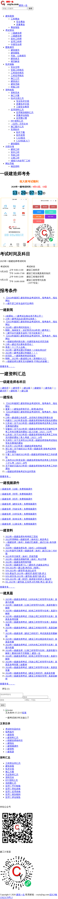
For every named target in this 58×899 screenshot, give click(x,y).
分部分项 (9, 146)
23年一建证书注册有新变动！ (19, 344)
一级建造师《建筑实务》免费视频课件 (18, 504)
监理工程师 (16, 41)
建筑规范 (15, 50)
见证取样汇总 (11, 774)
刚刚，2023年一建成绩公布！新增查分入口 (25, 358)
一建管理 (15, 388)
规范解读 (15, 61)
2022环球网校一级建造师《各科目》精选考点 (27, 539)
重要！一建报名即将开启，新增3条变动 (24, 409)
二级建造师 (16, 36)
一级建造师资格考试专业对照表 (20, 471)
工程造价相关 (17, 73)
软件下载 (20, 132)
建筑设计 (15, 81)
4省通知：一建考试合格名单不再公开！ (24, 316)
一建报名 (9, 743)
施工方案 (15, 95)
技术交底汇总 (17, 98)
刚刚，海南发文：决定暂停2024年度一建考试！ (28, 330)
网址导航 (9, 163)
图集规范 (9, 47)
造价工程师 (16, 39)
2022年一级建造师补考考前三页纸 (21, 536)
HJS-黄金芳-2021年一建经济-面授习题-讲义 (25, 573)
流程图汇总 (10, 783)
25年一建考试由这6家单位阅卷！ (21, 319)
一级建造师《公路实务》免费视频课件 (18, 524)
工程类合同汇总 (13, 763)
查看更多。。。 (7, 366)
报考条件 (9, 732)
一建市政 (47, 388)
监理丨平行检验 (13, 786)
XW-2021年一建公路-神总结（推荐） (22, 568)
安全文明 (15, 67)
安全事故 (20, 22)
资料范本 (15, 92)
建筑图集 (15, 53)
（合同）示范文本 (19, 124)
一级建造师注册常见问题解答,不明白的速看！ (27, 361)
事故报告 (15, 27)
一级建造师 (16, 33)
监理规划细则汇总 (24, 112)
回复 (24, 713)
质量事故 (20, 24)
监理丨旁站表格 (13, 789)
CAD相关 (20, 138)
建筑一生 (20, 894)
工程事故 (15, 19)
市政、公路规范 (18, 56)
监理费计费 (21, 118)
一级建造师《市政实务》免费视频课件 (18, 509)
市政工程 (15, 155)
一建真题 (9, 752)
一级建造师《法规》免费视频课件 (16, 489)
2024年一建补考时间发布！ (18, 327)
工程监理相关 (17, 75)
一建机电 (13, 391)
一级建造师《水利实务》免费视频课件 (18, 514)
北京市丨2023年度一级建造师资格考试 (23, 446)
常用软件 (15, 129)
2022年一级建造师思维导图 (18, 562)
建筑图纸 (15, 143)
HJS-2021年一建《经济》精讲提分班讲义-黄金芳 (28, 579)
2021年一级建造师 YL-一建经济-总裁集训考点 (27, 565)
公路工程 (15, 158)
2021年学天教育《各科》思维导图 (21, 556)
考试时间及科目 (13, 729)
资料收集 (9, 90)
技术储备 (9, 64)
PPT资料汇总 (17, 121)
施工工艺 (15, 78)
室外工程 (15, 152)
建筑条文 (15, 58)
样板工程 (15, 87)
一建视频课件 (11, 746)
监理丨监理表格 (13, 791)
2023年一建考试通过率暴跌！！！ (21, 353)
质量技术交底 (22, 104)
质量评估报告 (22, 115)
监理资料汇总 (17, 109)
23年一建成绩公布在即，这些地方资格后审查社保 (29, 417)
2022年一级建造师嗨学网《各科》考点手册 (25, 559)
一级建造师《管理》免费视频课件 (16, 494)
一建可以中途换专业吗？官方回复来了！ (24, 333)
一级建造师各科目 (14, 740)
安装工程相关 (17, 70)
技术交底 (9, 769)
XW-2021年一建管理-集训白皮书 (20, 570)
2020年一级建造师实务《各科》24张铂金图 (25, 548)
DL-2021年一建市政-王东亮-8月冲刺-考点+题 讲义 (29, 582)
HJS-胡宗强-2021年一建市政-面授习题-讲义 (25, 576)
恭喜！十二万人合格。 (16, 347)
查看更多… (5, 476)
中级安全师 (16, 44)
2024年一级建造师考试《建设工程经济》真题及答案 (30, 673)
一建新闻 (9, 735)
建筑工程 (15, 149)
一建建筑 (36, 388)
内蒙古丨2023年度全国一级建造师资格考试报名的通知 (31, 420)
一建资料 (9, 749)
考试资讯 (9, 30)
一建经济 (4, 388)
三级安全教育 (22, 107)
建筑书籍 (15, 84)
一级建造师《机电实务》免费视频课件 (18, 519)
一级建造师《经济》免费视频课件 (16, 499)
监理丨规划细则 (13, 794)
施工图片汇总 (17, 126)
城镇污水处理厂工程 (20, 161)
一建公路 (23, 391)
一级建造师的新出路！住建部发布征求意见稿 (27, 341)
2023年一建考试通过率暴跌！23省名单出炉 (25, 350)
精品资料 (15, 166)
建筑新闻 (9, 16)
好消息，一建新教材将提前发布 (20, 356)
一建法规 (26, 388)
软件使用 (20, 135)
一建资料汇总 (11, 737)
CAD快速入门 (23, 141)
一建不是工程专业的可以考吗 (19, 303)
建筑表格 (9, 766)
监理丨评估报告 (13, 797)
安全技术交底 (22, 101)
